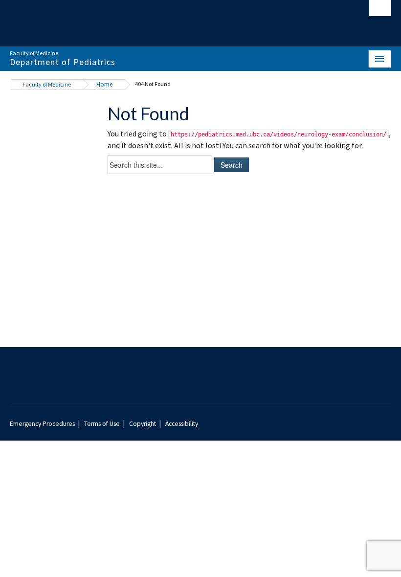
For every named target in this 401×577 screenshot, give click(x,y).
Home (104, 84)
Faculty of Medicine (46, 84)
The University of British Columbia (172, 18)
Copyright (142, 424)
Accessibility (181, 424)
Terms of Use (102, 424)
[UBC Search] (380, 11)
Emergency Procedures (42, 424)
